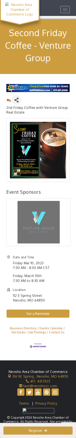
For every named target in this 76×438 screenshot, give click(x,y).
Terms (24, 403)
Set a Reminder (38, 313)
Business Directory (23, 328)
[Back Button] (9, 101)
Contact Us (56, 332)
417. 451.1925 (39, 381)
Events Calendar (51, 328)
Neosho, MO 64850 (40, 376)
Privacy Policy (46, 403)
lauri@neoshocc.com (39, 386)
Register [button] (35, 430)
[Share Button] (16, 100)
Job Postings (37, 332)
